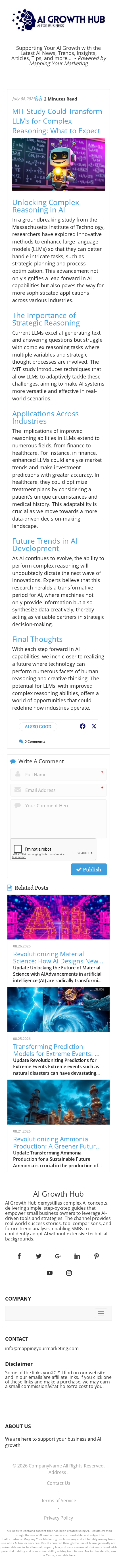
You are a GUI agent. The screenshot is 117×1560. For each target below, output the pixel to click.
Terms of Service (58, 1500)
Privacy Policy (58, 1518)
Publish (91, 869)
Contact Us (58, 1483)
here (72, 1555)
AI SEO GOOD (38, 727)
